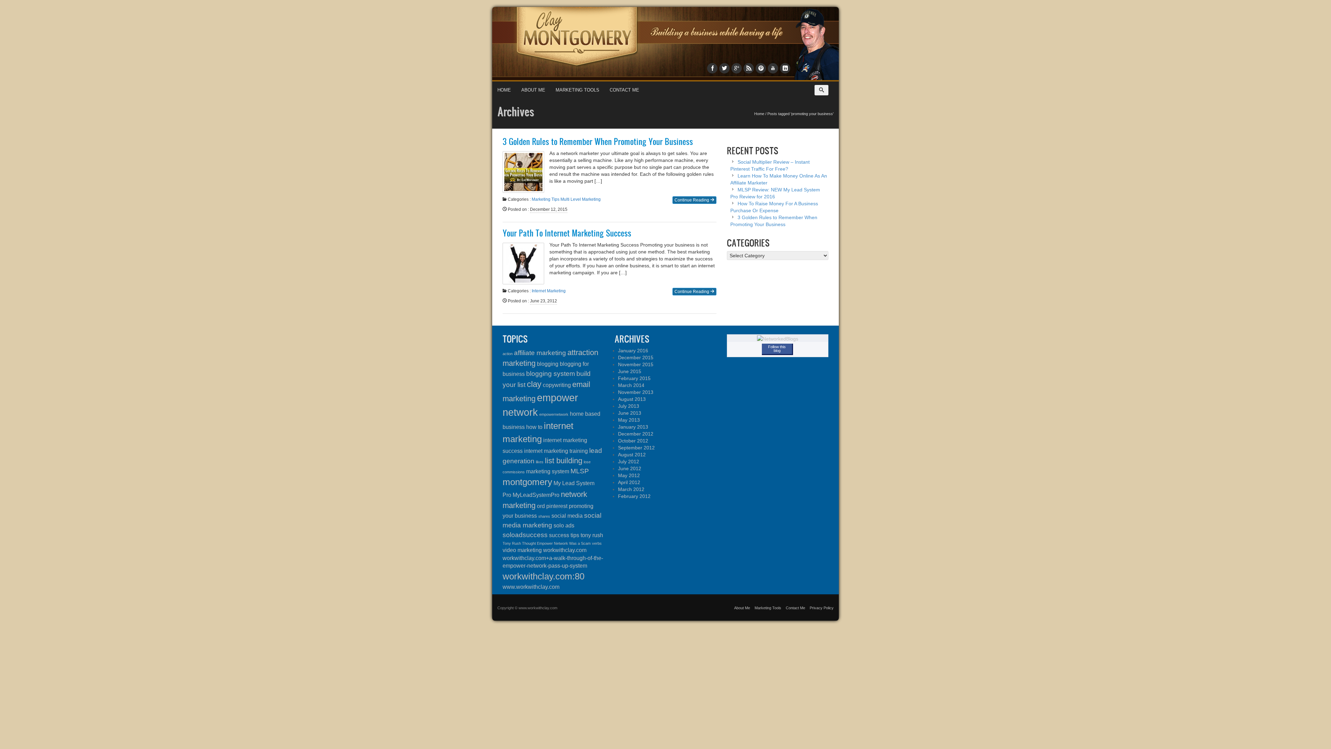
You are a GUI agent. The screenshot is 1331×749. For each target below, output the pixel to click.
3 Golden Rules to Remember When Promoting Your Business (598, 141)
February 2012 (634, 496)
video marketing (522, 550)
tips (575, 535)
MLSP (580, 471)
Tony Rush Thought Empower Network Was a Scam (547, 543)
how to (534, 427)
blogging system (550, 373)
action (508, 354)
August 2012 (632, 454)
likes (539, 462)
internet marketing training (556, 451)
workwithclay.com (564, 550)
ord (541, 506)
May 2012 (629, 475)
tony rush (592, 535)
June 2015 (629, 371)
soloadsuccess (525, 535)
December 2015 (635, 357)
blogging (547, 364)
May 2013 (629, 420)
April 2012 (629, 482)
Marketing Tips (545, 199)
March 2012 (631, 489)
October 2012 (633, 441)
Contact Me (624, 90)
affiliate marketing (540, 352)
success (559, 535)
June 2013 (629, 413)
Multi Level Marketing (580, 199)
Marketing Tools (577, 90)
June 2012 (629, 468)
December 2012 (635, 434)
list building (563, 460)
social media (567, 516)
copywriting (557, 385)
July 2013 (628, 406)
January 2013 (633, 427)
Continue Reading (692, 200)
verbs (597, 543)
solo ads (564, 525)
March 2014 (631, 385)
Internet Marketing (549, 291)
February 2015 (634, 378)
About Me (533, 90)
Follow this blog (777, 349)
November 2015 (635, 364)
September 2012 (636, 447)
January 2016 (633, 350)
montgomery (527, 482)
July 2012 (628, 461)
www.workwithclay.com (531, 587)
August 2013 (632, 399)
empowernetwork (553, 414)
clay (534, 384)
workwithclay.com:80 (543, 576)
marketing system (547, 471)
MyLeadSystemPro (536, 495)
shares (544, 516)
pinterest (556, 506)
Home (504, 90)
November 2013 (635, 392)
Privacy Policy (822, 608)
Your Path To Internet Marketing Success (567, 233)
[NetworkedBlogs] (777, 338)
